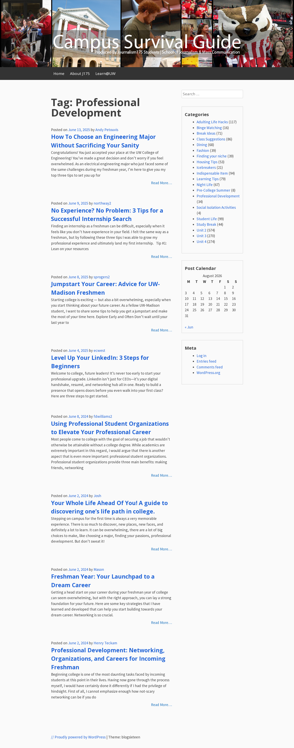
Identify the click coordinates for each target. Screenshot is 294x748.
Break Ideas (206, 133)
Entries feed (206, 361)
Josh (97, 495)
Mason (99, 569)
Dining (202, 144)
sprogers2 (102, 277)
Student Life (207, 218)
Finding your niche (212, 156)
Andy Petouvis (106, 129)
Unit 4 (201, 241)
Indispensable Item (212, 173)
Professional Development (218, 196)
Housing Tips (207, 161)
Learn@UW (105, 73)
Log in (201, 355)
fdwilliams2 (103, 416)
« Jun (189, 327)
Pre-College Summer (213, 190)
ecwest (99, 350)
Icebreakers (206, 167)
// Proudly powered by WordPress (78, 737)
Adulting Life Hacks (212, 121)
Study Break (206, 224)
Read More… (161, 182)
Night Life (205, 184)
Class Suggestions (211, 139)
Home (58, 73)
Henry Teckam (105, 643)
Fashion (203, 150)
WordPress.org (208, 372)
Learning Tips (208, 178)
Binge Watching (209, 127)
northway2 (102, 203)
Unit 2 (201, 230)
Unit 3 (201, 235)
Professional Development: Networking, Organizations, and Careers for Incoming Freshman (108, 658)
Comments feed (210, 367)
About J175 (80, 73)
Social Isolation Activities (216, 207)
